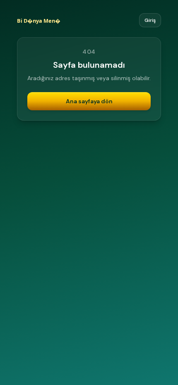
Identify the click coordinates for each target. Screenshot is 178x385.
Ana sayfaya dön (89, 101)
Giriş (150, 20)
